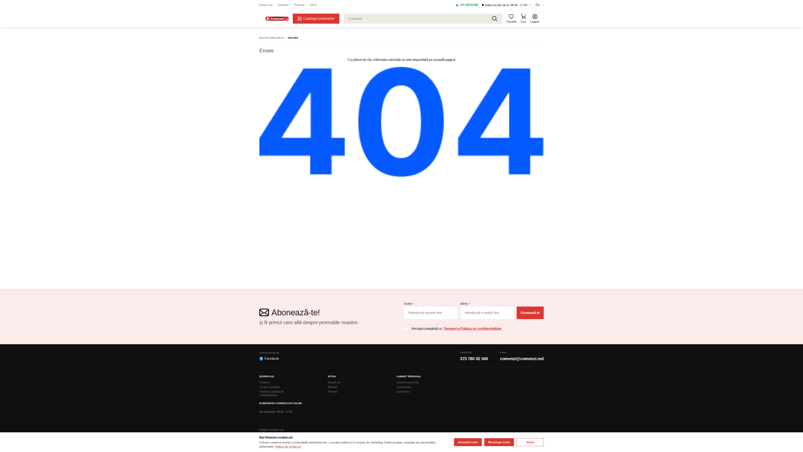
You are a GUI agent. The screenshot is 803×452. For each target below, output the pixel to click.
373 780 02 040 (469, 4)
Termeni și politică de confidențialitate (271, 393)
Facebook (272, 358)
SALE (313, 4)
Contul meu (403, 391)
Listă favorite (403, 387)
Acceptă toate (468, 442)
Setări (530, 442)
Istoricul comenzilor (407, 382)
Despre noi (266, 4)
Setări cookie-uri (271, 429)
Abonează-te (530, 313)
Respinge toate (499, 442)
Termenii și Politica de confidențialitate (472, 328)
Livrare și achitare (269, 387)
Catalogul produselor (318, 18)
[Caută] (494, 18)
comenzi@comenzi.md (522, 358)
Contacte (283, 4)
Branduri (332, 387)
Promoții (299, 4)
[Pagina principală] (277, 19)
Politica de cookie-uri (288, 446)
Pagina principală (271, 38)
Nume (409, 303)
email (465, 303)
